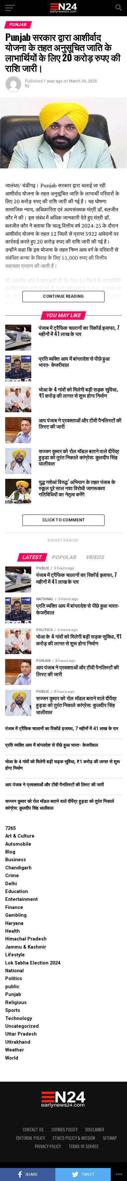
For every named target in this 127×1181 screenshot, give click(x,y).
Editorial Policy (30, 1138)
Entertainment (21, 899)
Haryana (14, 923)
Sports (12, 1010)
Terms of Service (84, 1146)
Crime (12, 875)
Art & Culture (20, 836)
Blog (10, 852)
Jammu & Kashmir (25, 947)
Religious (16, 1002)
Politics (13, 978)
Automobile (18, 844)
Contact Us (33, 1129)
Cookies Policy (64, 1129)
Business (15, 860)
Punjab (13, 994)
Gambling (16, 915)
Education (16, 891)
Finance (14, 907)
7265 (10, 828)
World (11, 1058)
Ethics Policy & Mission (74, 1138)
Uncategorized (22, 1026)
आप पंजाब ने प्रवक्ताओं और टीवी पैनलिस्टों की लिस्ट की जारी (54, 785)
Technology (18, 1018)
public (12, 986)
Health (12, 931)
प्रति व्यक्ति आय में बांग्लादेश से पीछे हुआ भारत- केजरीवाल (51, 745)
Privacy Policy (48, 1146)
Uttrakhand (17, 1042)
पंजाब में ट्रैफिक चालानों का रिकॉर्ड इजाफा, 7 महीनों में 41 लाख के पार (61, 728)
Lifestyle (15, 955)
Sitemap (110, 1138)
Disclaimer (94, 1129)
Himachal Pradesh (26, 939)
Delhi (11, 884)
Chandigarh (18, 868)
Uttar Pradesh (21, 1034)
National (14, 971)
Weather (14, 1050)
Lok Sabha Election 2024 (32, 963)
